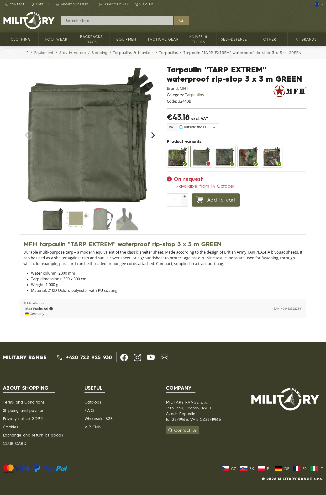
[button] (51, 309)
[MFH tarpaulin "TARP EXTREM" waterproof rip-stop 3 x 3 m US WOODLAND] (248, 156)
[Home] (26, 52)
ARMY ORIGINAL (116, 4)
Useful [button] (41, 4)
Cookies (10, 426)
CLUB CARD (14, 443)
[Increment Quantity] (184, 196)
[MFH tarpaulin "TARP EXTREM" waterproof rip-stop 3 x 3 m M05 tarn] (225, 156)
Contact (17, 4)
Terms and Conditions (23, 402)
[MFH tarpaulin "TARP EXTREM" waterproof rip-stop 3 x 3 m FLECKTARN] (272, 156)
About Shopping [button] (75, 4)
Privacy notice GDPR (23, 418)
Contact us (185, 430)
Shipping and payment (24, 410)
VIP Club (146, 4)
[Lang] (319, 4)
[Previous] (27, 135)
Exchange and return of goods (33, 434)
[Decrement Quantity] (184, 203)
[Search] (181, 20)
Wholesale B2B (98, 418)
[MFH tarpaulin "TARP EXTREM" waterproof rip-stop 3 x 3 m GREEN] (201, 156)
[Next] (152, 135)
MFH (184, 88)
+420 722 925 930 (88, 357)
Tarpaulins (194, 94)
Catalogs (92, 402)
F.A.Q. (89, 410)
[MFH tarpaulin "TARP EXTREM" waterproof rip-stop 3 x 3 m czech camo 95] (177, 156)
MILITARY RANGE (25, 357)
